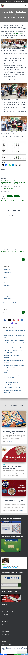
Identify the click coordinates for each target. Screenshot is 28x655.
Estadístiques (7, 285)
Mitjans (5, 293)
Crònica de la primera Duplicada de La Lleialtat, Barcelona (19, 182)
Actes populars (7, 269)
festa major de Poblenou (18, 33)
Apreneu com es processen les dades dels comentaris (12, 251)
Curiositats (6, 277)
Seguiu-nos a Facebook (9, 302)
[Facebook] (3, 654)
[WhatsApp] (17, 654)
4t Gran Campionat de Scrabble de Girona (13, 387)
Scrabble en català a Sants (7, 188)
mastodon (13, 1)
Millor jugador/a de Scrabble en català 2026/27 (14, 340)
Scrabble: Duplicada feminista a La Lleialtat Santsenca (6, 182)
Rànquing (6, 296)
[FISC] (3, 5)
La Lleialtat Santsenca (6, 203)
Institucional (6, 288)
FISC (23, 200)
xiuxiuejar (18, 1)
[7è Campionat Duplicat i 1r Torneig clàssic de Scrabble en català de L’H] (14, 487)
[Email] (24, 654)
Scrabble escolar (7, 298)
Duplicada (9, 198)
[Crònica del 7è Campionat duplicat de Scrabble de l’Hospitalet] (14, 418)
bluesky (9, 1)
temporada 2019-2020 (16, 203)
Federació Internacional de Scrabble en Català (11, 200)
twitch (24, 1)
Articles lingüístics (7, 272)
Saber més (10, 441)
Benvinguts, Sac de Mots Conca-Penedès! (13, 347)
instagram (6, 1)
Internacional (6, 290)
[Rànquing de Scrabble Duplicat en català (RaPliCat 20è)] (14, 453)
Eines (5, 282)
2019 (5, 198)
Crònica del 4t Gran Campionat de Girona (13, 384)
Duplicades (17, 196)
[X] (10, 654)
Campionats (10, 196)
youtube (21, 1)
